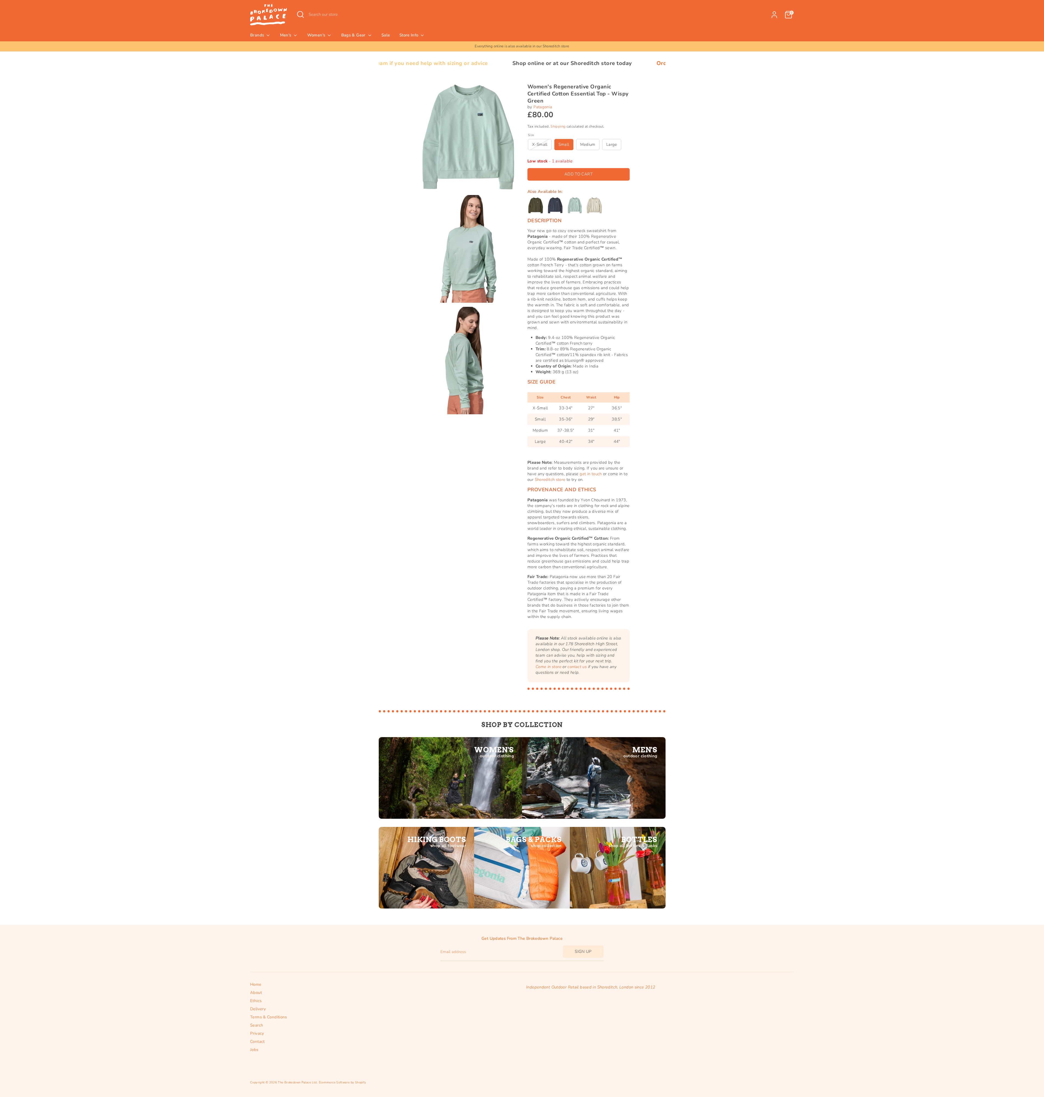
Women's (317, 35)
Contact (257, 1041)
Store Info (409, 35)
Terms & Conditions (268, 1017)
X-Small (540, 144)
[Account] (774, 14)
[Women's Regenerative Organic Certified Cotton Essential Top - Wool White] (594, 205)
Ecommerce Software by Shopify (342, 1082)
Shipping (558, 126)
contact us (577, 666)
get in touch (591, 474)
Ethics (256, 1000)
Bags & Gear (354, 35)
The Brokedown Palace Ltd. (297, 1082)
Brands (257, 35)
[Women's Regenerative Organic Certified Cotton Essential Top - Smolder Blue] (555, 205)
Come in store (548, 666)
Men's (286, 35)
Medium (587, 144)
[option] (522, 46)
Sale (385, 35)
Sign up (583, 951)
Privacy (257, 1033)
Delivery (258, 1009)
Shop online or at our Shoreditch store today (472, 63)
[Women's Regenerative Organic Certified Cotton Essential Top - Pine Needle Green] (535, 205)
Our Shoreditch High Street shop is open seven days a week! (522, 46)
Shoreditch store (550, 479)
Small (563, 144)
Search (256, 1025)
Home (256, 984)
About (256, 992)
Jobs (254, 1049)
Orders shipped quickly (587, 63)
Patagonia (542, 107)
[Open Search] (300, 14)
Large (611, 144)
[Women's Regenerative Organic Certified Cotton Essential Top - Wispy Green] (575, 205)
